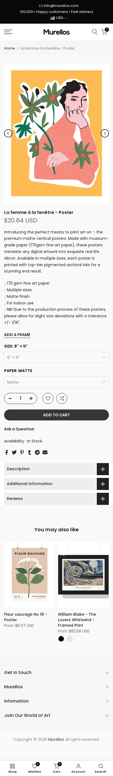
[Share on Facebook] (6, 452)
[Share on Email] (45, 452)
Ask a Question (19, 429)
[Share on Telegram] (37, 452)
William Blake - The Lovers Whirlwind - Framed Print (77, 620)
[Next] (105, 133)
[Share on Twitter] (14, 452)
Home (9, 48)
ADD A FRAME (17, 334)
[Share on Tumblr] (29, 452)
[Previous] (8, 133)
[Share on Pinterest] (21, 452)
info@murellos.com (61, 5)
